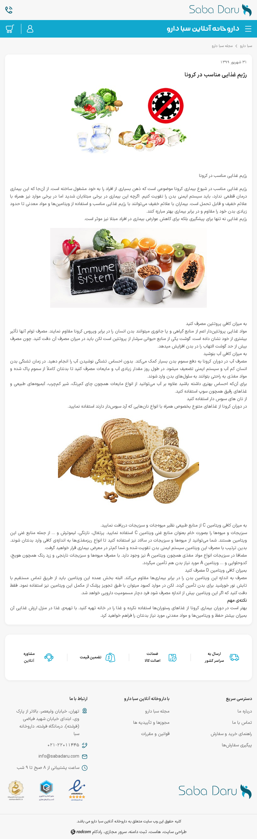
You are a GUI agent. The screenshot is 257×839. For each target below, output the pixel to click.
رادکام (97, 832)
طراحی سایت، (174, 832)
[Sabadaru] (202, 28)
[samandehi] (16, 792)
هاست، (154, 832)
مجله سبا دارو (222, 46)
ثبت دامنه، (137, 832)
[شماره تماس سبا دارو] (46, 10)
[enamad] (76, 791)
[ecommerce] (46, 791)
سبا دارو (246, 46)
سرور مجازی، (115, 832)
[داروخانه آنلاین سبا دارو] (211, 10)
